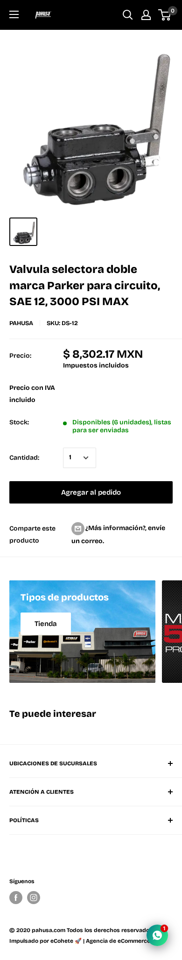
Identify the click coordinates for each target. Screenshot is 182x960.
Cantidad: (24, 458)
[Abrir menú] (14, 14)
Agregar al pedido (91, 492)
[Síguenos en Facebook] (15, 897)
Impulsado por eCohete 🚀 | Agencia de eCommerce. (80, 941)
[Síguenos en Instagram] (33, 897)
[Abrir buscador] (128, 15)
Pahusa (21, 323)
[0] (165, 14)
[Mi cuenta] (146, 15)
